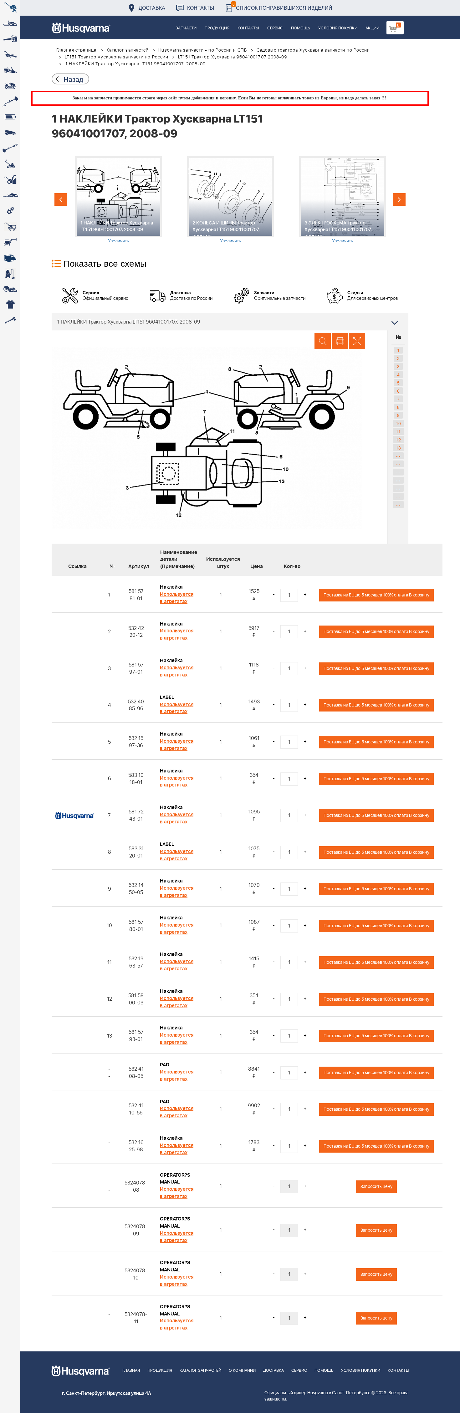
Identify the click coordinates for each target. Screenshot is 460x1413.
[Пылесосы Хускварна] (10, 273)
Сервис (275, 28)
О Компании (242, 1371)
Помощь (300, 28)
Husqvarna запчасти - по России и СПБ (202, 50)
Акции (372, 28)
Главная (131, 1371)
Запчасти (186, 28)
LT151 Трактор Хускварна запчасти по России (116, 57)
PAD (164, 1065)
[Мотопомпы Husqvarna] (10, 258)
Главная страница (76, 50)
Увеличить (118, 240)
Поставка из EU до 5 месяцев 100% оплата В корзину (376, 595)
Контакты (200, 7)
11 (398, 431)
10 (398, 423)
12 (398, 439)
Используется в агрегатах (176, 598)
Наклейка (171, 587)
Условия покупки (337, 28)
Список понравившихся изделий (282, 6)
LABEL (167, 697)
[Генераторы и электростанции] (10, 226)
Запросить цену (376, 1186)
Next (399, 199)
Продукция (217, 28)
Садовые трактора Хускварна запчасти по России (313, 50)
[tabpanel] (118, 200)
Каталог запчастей (127, 50)
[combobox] (230, 321)
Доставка (152, 7)
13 (398, 448)
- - (398, 456)
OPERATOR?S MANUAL (175, 1178)
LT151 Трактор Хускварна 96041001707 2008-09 (232, 57)
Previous (60, 199)
